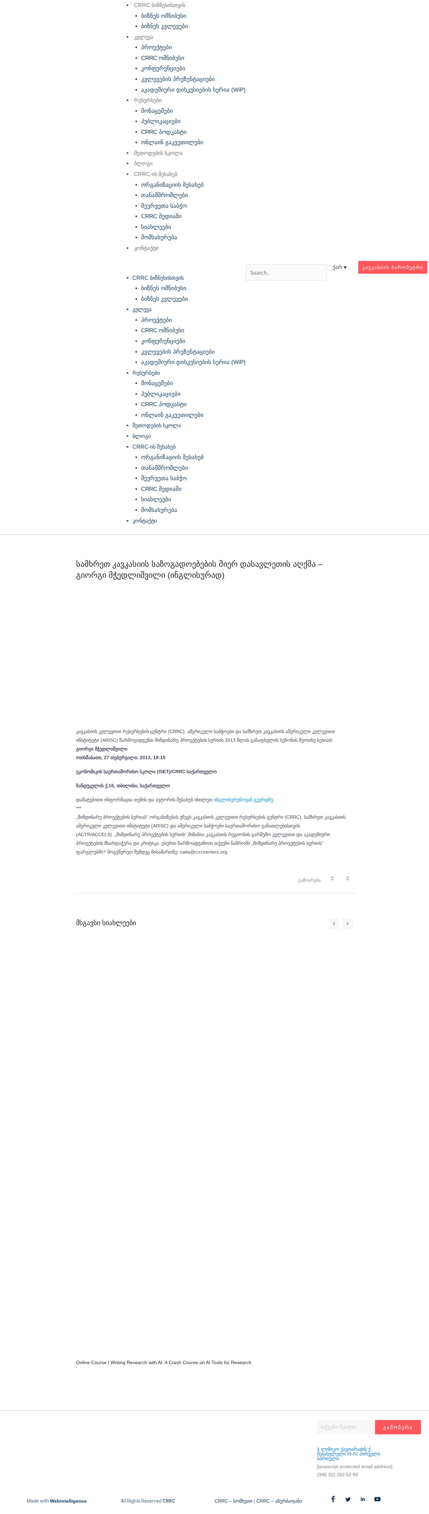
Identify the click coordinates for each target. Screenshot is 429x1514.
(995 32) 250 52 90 (337, 1474)
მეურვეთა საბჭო (164, 206)
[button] (180, 267)
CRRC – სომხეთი (233, 1501)
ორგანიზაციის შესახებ (172, 185)
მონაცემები (157, 111)
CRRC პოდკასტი (164, 132)
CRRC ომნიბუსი (162, 58)
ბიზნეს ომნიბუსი (163, 16)
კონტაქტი (146, 248)
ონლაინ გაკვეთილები (172, 142)
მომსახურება (159, 237)
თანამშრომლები (164, 195)
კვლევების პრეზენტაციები (178, 79)
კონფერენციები (163, 68)
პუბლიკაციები (161, 121)
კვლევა (143, 37)
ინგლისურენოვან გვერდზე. (244, 799)
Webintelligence (68, 1501)
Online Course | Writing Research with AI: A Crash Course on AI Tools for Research (163, 1362)
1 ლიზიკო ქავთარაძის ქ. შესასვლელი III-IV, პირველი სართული (348, 1453)
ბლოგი (143, 163)
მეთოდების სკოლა (158, 153)
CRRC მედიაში (161, 216)
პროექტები (156, 47)
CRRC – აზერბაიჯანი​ (279, 1501)
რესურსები (148, 100)
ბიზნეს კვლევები (164, 26)
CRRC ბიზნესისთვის (159, 5)
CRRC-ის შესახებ (155, 174)
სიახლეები (156, 227)
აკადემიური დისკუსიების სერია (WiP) (193, 90)
